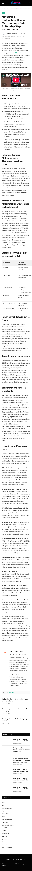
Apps (3, 816)
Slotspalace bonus (21, 53)
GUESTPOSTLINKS (12, 33)
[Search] (29, 3)
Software (4, 839)
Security (4, 836)
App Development (7, 808)
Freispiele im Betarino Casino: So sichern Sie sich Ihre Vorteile (21, 749)
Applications (5, 813)
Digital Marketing (7, 819)
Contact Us (10, 859)
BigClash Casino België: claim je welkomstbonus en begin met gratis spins (21, 760)
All (3, 12)
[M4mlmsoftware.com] (16, 2)
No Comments (22, 36)
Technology (5, 845)
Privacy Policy (21, 859)
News (3, 802)
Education (5, 822)
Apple (3, 811)
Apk (3, 805)
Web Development (7, 847)
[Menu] (3, 3)
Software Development (8, 842)
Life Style (4, 828)
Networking (5, 833)
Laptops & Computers (8, 825)
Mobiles (4, 830)
